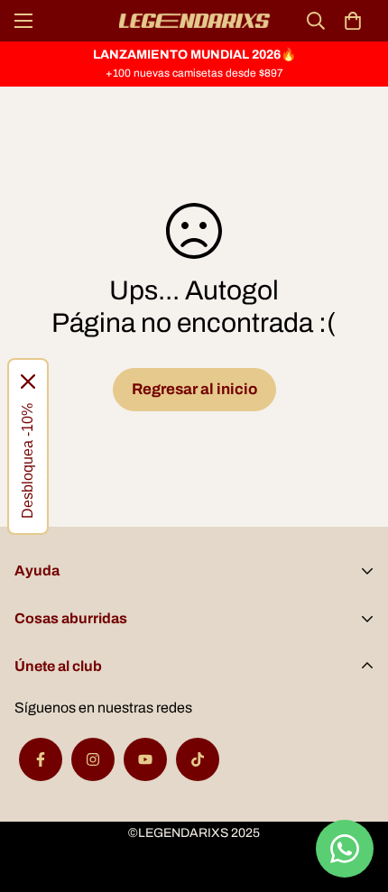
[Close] (28, 381)
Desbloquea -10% (27, 461)
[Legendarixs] (194, 21)
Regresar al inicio (194, 389)
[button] (353, 20)
